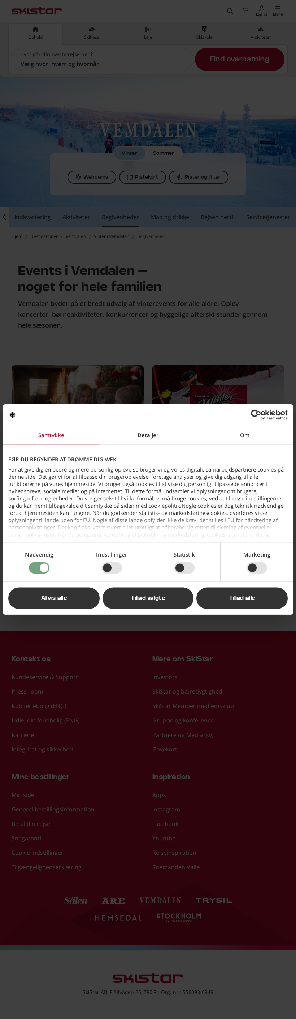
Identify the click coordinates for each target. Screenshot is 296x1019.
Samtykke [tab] (51, 435)
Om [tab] (244, 435)
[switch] (111, 568)
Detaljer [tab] (148, 435)
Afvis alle (54, 598)
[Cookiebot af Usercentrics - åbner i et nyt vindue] (256, 414)
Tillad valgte (148, 598)
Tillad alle (242, 598)
